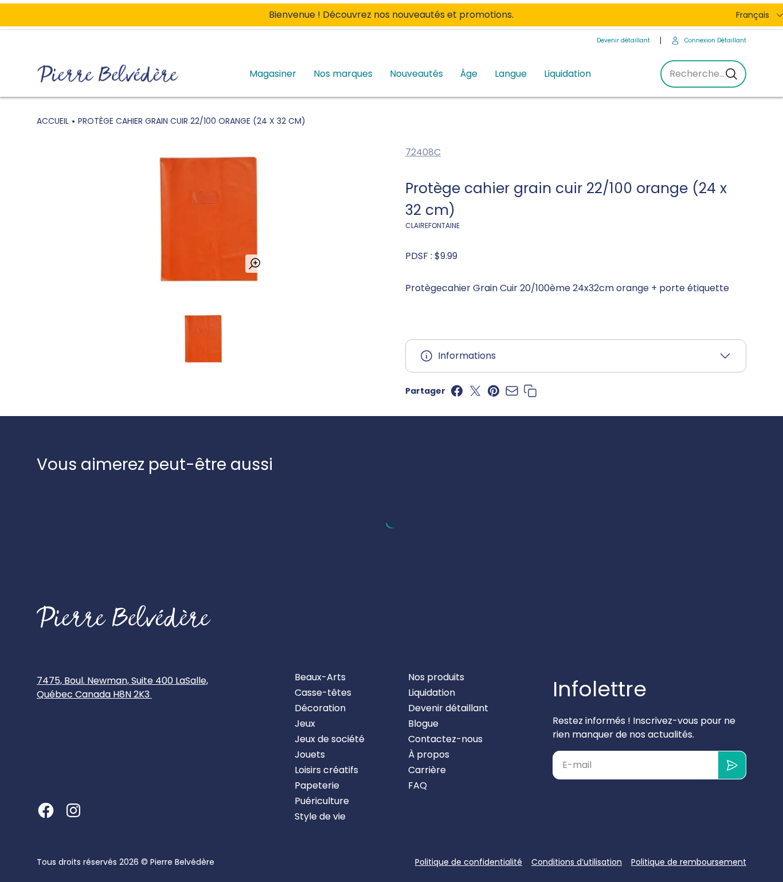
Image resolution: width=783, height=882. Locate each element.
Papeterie (317, 785)
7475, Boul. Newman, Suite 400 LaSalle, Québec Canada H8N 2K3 (122, 687)
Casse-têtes (323, 692)
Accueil (53, 121)
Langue (511, 73)
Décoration (320, 708)
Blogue (423, 723)
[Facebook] (46, 810)
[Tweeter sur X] (475, 391)
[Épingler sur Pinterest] (493, 391)
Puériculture (322, 801)
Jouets (310, 754)
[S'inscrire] (732, 765)
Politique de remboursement (688, 862)
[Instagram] (73, 810)
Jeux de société (330, 739)
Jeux (305, 723)
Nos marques (343, 73)
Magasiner (272, 73)
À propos (428, 754)
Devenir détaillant (623, 40)
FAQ (417, 785)
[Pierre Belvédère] (108, 74)
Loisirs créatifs (326, 770)
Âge (468, 73)
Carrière (427, 770)
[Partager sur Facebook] (457, 391)
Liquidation (567, 73)
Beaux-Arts (320, 677)
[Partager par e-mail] (512, 391)
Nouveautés (416, 73)
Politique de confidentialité (468, 862)
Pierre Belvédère (182, 862)
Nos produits (436, 677)
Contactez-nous (445, 739)
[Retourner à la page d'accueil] (124, 616)
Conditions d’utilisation (576, 862)
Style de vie (320, 816)
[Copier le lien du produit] (530, 391)
